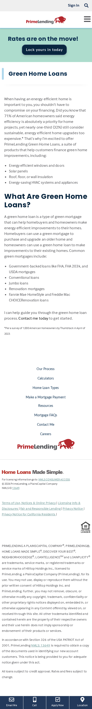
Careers (45, 434)
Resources (45, 406)
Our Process (45, 369)
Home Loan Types (46, 388)
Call (34, 705)
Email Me (11, 705)
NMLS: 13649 (40, 645)
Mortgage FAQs (45, 415)
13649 (15, 488)
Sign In (73, 5)
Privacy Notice (73, 508)
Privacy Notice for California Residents (29, 514)
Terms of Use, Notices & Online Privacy (29, 503)
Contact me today (33, 318)
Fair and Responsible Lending (40, 508)
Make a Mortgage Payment (45, 397)
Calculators (46, 378)
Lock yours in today (44, 50)
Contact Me (45, 424)
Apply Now (58, 705)
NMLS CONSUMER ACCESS (54, 479)
